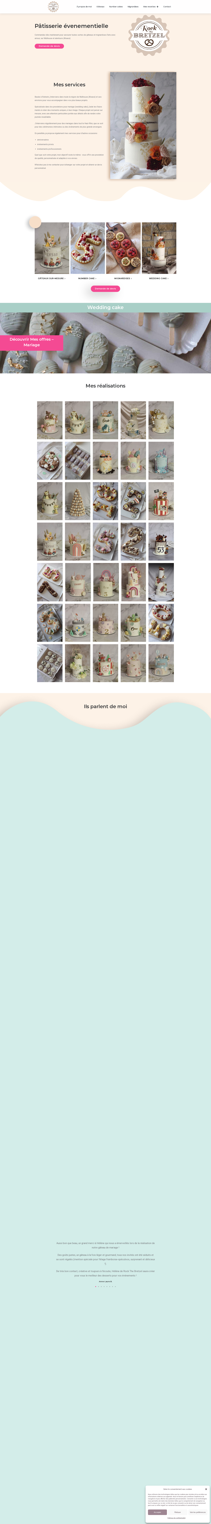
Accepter (157, 1512)
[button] (206, 1489)
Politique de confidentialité (176, 1518)
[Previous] (30, 1262)
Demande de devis (49, 46)
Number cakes (116, 6)
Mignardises (133, 6)
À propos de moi (84, 6)
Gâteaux (100, 6)
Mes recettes (149, 6)
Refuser (177, 1512)
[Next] (180, 1262)
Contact (167, 6)
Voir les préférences (198, 1512)
